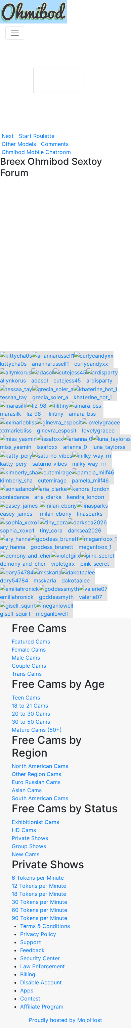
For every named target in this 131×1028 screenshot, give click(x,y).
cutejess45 (67, 380)
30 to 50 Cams (31, 721)
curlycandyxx (91, 363)
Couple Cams (29, 665)
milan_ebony (56, 513)
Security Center (40, 958)
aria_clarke (47, 497)
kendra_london (85, 497)
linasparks (89, 513)
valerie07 (90, 597)
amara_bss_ (83, 413)
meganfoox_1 (95, 547)
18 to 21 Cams (30, 705)
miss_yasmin (15, 447)
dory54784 (14, 580)
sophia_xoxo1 (17, 530)
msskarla (45, 580)
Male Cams (26, 657)
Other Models (19, 144)
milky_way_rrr (89, 463)
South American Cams (40, 798)
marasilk (10, 413)
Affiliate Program (42, 1006)
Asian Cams (27, 790)
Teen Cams (26, 697)
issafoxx (47, 447)
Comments (55, 144)
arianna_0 (75, 447)
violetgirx (63, 563)
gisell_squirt (15, 613)
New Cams (25, 854)
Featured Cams (31, 641)
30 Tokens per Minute (39, 901)
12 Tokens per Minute (39, 885)
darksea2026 (84, 530)
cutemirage (52, 480)
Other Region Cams (36, 774)
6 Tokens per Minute (38, 877)
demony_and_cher (23, 563)
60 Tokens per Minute (39, 910)
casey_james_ (17, 513)
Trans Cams (27, 673)
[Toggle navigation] (14, 33)
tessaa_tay (13, 397)
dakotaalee (75, 580)
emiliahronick (17, 597)
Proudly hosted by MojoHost (65, 1020)
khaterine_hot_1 (93, 397)
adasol (39, 380)
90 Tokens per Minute (39, 918)
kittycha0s (13, 363)
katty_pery (13, 463)
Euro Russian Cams (36, 782)
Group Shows (29, 846)
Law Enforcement (42, 966)
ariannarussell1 (50, 363)
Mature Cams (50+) (37, 729)
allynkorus (13, 380)
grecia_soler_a (50, 397)
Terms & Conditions (45, 926)
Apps (26, 990)
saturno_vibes (49, 463)
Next (8, 136)
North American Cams (40, 766)
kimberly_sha (16, 480)
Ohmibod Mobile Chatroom (36, 152)
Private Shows (30, 838)
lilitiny (56, 413)
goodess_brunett (52, 547)
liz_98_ (35, 413)
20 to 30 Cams (31, 713)
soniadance (14, 497)
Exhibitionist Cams (35, 822)
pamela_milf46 (90, 480)
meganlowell (52, 613)
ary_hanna (12, 547)
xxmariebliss (16, 430)
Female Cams (29, 649)
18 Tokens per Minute (39, 893)
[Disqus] (65, 265)
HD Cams (24, 830)
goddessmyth (56, 597)
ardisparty (99, 380)
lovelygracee (98, 430)
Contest (30, 998)
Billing (27, 974)
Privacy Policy (38, 934)
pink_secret (94, 563)
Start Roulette (36, 136)
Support (30, 942)
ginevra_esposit (57, 430)
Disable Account (41, 982)
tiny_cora (51, 530)
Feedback (32, 950)
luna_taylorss (108, 447)
